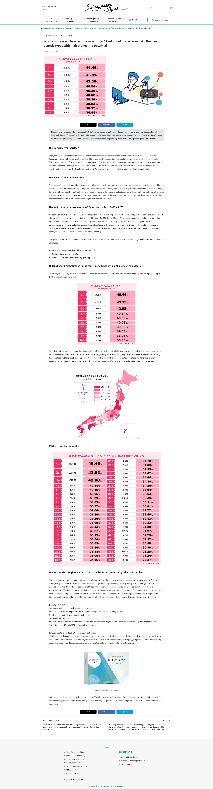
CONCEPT (44, 9)
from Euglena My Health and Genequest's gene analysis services (130, 138)
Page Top (106, 747)
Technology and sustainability (55, 35)
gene (70, 35)
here (148, 700)
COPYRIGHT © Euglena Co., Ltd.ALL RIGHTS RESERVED (106, 786)
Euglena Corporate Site (48, 7)
